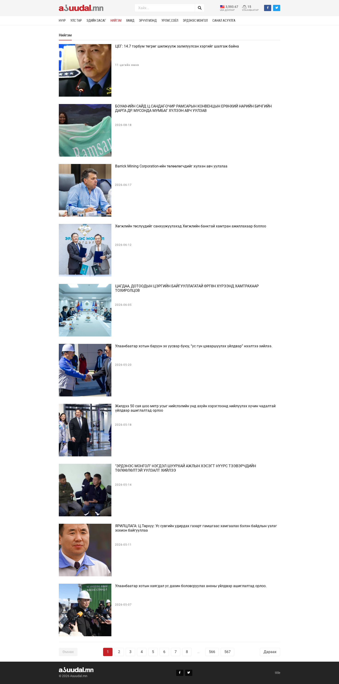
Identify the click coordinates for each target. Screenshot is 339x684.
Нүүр (62, 20)
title (277, 673)
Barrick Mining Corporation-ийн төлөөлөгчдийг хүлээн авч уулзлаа (171, 166)
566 (212, 652)
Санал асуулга (223, 20)
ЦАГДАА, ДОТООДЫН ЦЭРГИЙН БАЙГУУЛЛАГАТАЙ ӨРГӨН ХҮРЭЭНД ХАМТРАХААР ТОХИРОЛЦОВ (187, 288)
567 (227, 652)
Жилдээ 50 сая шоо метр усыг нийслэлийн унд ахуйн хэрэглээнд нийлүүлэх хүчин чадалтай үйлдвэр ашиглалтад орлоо (195, 408)
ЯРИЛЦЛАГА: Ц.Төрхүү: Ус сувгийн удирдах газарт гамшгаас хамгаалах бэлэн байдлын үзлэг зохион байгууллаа (196, 528)
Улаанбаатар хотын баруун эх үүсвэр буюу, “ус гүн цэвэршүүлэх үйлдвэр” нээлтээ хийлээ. (193, 346)
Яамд (130, 20)
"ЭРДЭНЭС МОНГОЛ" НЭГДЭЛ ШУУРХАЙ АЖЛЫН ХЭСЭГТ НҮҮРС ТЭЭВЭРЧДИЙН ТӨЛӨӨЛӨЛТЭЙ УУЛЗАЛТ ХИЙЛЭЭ (185, 468)
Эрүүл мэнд (148, 20)
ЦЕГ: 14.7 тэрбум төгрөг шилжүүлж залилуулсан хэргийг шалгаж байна (177, 46)
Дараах (270, 652)
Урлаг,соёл (169, 20)
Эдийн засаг (96, 20)
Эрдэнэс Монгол (195, 20)
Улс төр (76, 20)
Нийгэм (116, 20)
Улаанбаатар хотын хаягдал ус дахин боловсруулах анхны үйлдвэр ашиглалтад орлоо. (191, 586)
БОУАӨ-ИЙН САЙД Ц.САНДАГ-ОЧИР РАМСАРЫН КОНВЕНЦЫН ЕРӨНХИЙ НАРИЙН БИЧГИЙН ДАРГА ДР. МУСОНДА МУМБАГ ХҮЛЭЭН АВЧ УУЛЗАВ (193, 108)
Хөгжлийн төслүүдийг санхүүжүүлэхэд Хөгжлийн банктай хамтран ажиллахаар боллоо (190, 226)
